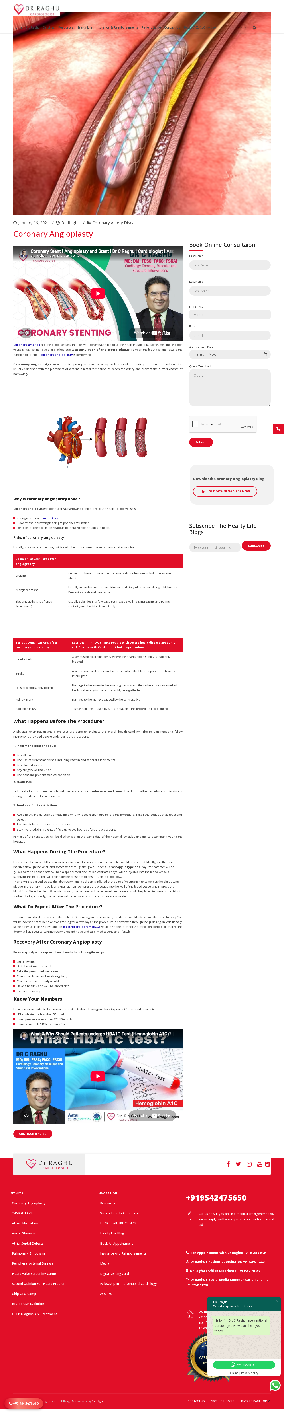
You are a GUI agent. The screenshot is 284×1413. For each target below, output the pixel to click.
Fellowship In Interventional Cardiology (128, 1283)
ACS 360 (106, 1294)
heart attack (49, 518)
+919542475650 (216, 1197)
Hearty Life (84, 27)
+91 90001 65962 (249, 1271)
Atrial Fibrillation (25, 1223)
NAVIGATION (108, 1193)
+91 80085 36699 (255, 1253)
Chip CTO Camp (24, 1294)
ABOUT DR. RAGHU (223, 1401)
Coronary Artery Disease (115, 222)
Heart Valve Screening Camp (34, 1273)
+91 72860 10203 (254, 1261)
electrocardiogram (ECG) (81, 927)
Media (104, 1263)
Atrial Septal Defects (27, 1243)
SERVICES (16, 1193)
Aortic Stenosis (23, 1233)
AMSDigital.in (99, 1401)
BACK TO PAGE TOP (254, 1401)
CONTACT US (196, 1401)
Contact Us (172, 27)
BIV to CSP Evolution (28, 1304)
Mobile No (196, 307)
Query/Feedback (200, 366)
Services (49, 27)
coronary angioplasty (57, 355)
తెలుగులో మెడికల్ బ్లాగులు (199, 27)
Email (192, 326)
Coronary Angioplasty (53, 233)
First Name (196, 256)
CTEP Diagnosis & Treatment (34, 1314)
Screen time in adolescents (120, 1213)
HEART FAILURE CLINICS (118, 1223)
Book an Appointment (116, 1243)
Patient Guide (151, 27)
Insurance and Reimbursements (123, 1253)
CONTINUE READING (33, 1134)
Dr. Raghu (33, 27)
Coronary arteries (26, 345)
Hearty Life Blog (112, 1233)
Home (17, 27)
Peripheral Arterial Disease (32, 1263)
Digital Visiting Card (114, 1273)
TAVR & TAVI (22, 1213)
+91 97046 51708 (197, 1285)
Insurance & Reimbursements (117, 27)
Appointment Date (201, 347)
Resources (65, 27)
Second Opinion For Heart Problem (39, 1283)
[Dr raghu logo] (49, 1164)
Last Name (196, 282)
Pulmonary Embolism (28, 1253)
